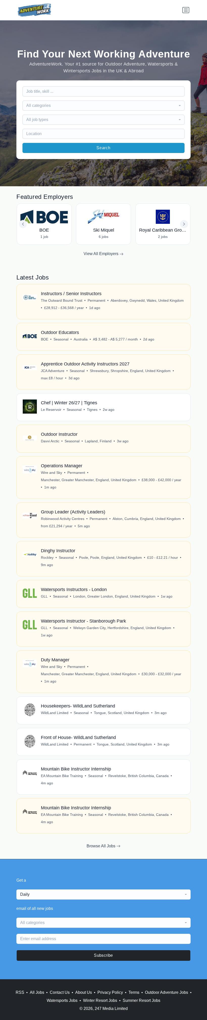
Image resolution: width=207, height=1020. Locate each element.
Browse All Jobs (101, 846)
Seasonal (61, 339)
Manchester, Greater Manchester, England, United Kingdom (88, 480)
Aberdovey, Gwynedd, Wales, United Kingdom (147, 300)
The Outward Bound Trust (61, 300)
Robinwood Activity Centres (62, 519)
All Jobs (37, 992)
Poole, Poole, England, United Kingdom (110, 557)
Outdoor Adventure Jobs (166, 992)
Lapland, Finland (98, 441)
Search (103, 148)
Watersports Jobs (62, 1000)
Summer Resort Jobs (141, 1000)
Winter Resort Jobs (100, 1000)
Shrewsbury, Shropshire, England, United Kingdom (130, 371)
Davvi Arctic (50, 441)
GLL (44, 596)
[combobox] (103, 106)
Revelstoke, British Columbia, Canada (138, 776)
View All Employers (101, 254)
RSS (20, 992)
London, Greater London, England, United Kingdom (114, 596)
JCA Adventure (52, 371)
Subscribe (103, 955)
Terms (133, 992)
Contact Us (60, 992)
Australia (81, 339)
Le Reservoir (51, 410)
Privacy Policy (110, 992)
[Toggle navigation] (186, 10)
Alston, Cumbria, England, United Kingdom (147, 519)
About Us (83, 992)
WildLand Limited (54, 713)
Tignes (92, 410)
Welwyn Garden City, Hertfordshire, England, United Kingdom (122, 628)
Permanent (96, 300)
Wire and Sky (51, 473)
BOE (44, 339)
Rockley (47, 557)
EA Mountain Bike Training (62, 776)
